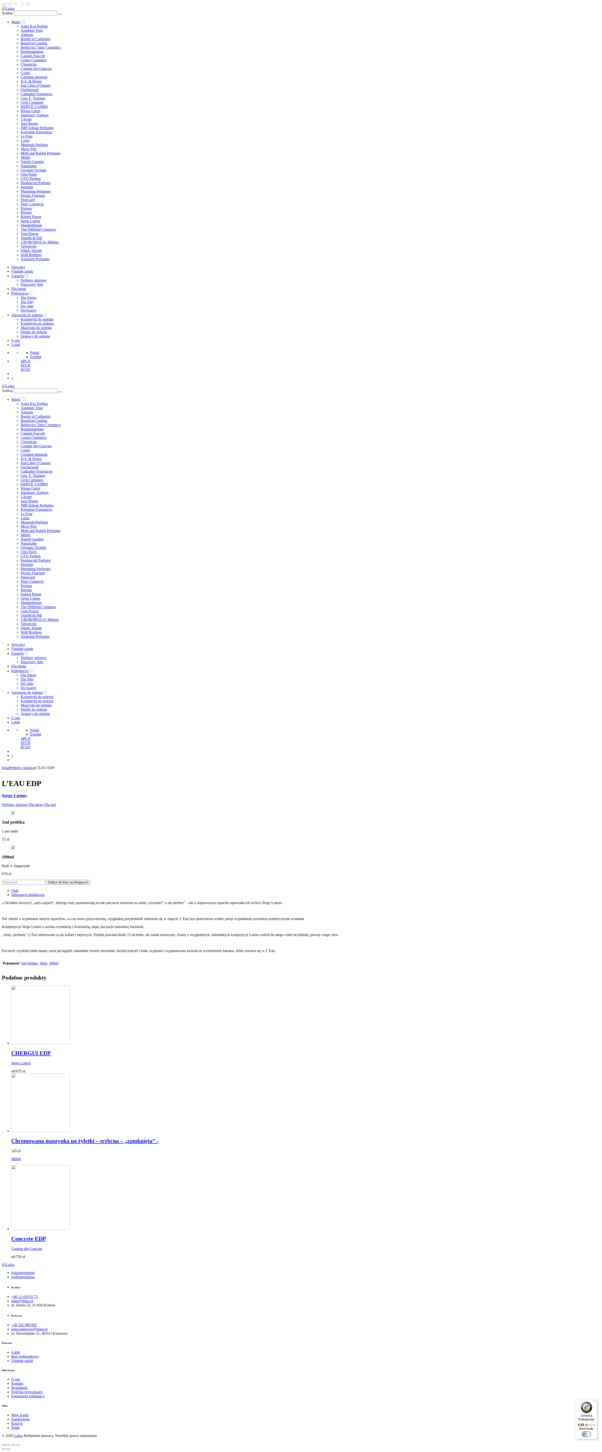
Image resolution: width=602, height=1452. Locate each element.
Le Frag (26, 136)
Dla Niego (28, 298)
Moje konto (19, 1415)
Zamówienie (20, 1419)
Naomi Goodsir (32, 162)
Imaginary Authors (34, 115)
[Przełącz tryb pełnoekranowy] (13, 1445)
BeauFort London (34, 43)
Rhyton (26, 212)
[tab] (305, 891)
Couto (25, 73)
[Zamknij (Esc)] (4, 1445)
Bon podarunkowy (25, 1356)
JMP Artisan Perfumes (37, 128)
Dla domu (18, 289)
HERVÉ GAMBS (34, 107)
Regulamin (19, 1388)
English (35, 357)
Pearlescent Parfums (36, 183)
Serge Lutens (30, 221)
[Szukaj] (60, 14)
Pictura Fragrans (33, 196)
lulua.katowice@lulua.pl (29, 1329)
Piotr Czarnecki (32, 204)
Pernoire (27, 187)
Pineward (28, 200)
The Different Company (38, 229)
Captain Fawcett (33, 56)
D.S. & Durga (31, 81)
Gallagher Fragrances (36, 94)
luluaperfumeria (23, 1273)
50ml (43, 963)
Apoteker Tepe (32, 30)
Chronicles (29, 64)
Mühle (25, 157)
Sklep (15, 1428)
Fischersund (30, 90)
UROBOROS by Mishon (40, 242)
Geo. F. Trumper (33, 98)
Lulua (25, 141)
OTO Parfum (30, 179)
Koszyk (17, 1423)
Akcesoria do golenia (27, 315)
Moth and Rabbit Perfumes (41, 153)
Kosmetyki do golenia (37, 319)
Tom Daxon (30, 234)
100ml (53, 963)
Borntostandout (32, 52)
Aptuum (27, 35)
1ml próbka (29, 963)
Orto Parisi (29, 174)
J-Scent (26, 119)
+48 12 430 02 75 (24, 1297)
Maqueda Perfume (34, 145)
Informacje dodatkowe (28, 895)
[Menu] (594, 1402)
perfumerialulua (23, 1277)
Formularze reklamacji (27, 1396)
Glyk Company (32, 102)
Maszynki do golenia (36, 328)
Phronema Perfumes (36, 191)
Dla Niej (27, 302)
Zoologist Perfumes (35, 259)
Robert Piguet (31, 217)
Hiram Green (30, 111)
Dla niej (50, 805)
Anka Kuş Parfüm (34, 26)
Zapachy (17, 276)
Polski (34, 353)
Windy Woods (31, 251)
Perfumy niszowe (34, 280)
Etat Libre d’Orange (36, 85)
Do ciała (27, 306)
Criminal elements (34, 77)
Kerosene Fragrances (36, 132)
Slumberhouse (31, 225)
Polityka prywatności (27, 1392)
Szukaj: (7, 13)
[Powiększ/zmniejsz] (18, 1445)
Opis (14, 891)
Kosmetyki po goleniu (37, 323)
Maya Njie (28, 149)
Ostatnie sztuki (22, 271)
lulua (5, 768)
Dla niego (36, 805)
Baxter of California (35, 39)
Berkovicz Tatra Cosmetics (41, 47)
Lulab (15, 345)
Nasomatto (29, 166)
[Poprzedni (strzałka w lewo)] (4, 1449)
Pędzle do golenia (34, 332)
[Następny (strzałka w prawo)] (8, 1449)
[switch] (586, 1434)
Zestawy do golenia (35, 336)
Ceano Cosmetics (34, 60)
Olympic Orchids (33, 170)
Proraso (26, 208)
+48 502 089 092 (24, 1325)
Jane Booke (29, 124)
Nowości (18, 267)
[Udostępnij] (8, 1445)
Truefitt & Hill (31, 238)
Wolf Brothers (31, 255)
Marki (15, 22)
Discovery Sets (32, 284)
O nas (15, 340)
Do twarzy (28, 310)
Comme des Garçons (36, 69)
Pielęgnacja (19, 293)
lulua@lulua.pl (22, 1301)
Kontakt (17, 1383)
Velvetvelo (28, 246)
